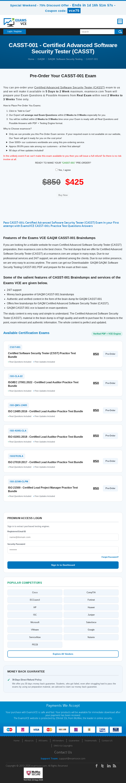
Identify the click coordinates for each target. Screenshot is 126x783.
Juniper (91, 615)
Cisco (35, 592)
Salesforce (91, 622)
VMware (35, 629)
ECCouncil (35, 600)
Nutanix (91, 637)
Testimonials (90, 740)
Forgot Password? (110, 557)
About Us (29, 740)
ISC (35, 615)
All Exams (43, 740)
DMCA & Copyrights (63, 745)
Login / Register (14, 31)
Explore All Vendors (63, 654)
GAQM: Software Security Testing (65, 59)
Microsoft (35, 622)
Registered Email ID (16, 531)
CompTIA (91, 592)
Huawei (91, 607)
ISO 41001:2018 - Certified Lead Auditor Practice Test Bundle (45, 436)
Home (31, 59)
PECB (35, 644)
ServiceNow (35, 637)
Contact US (107, 740)
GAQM (41, 59)
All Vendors (58, 740)
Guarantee (74, 740)
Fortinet (91, 600)
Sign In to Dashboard (63, 565)
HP (34, 607)
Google (91, 629)
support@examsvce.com (72, 758)
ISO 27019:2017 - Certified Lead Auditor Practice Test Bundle (45, 462)
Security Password (16, 544)
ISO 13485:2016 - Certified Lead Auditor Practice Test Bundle (45, 411)
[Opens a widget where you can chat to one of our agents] (114, 777)
